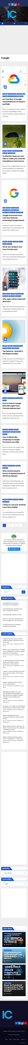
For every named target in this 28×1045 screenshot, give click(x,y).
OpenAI (21, 96)
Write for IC (23, 1042)
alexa (4, 293)
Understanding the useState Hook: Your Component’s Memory (13, 955)
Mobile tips (12, 212)
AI (6, 93)
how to (4, 400)
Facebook (15, 241)
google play (6, 501)
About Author (16, 1039)
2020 (4, 207)
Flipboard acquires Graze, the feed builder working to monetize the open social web (13, 640)
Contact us (23, 1039)
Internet (13, 431)
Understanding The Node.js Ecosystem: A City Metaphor (13, 940)
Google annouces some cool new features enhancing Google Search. (13, 217)
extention (11, 429)
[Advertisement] (14, 40)
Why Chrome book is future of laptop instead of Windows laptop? (13, 473)
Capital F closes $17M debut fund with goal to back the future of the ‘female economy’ (13, 673)
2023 (4, 93)
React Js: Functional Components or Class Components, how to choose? (13, 988)
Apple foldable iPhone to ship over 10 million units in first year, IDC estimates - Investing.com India (14, 728)
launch (9, 348)
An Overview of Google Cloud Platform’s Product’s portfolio (13, 101)
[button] (25, 23)
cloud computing (12, 93)
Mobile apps (5, 212)
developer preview (18, 345)
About (10, 1039)
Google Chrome (6, 431)
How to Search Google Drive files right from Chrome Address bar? (11, 405)
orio (13, 348)
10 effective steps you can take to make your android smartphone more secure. (13, 158)
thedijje (6, 107)
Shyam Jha (7, 164)
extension (5, 429)
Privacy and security (17, 150)
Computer (19, 93)
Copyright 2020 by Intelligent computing (12, 1031)
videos (17, 348)
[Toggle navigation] (14, 23)
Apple (8, 293)
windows (18, 465)
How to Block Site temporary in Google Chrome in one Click (11, 439)
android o (10, 345)
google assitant (14, 207)
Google (4, 96)
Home (6, 1039)
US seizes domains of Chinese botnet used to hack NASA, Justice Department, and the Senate (13, 662)
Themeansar (16, 1034)
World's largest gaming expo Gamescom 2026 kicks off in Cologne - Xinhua (14, 717)
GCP (24, 93)
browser (5, 241)
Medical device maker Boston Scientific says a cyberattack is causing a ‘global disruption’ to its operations (14, 651)
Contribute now (14, 549)
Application (15, 499)
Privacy (4, 243)
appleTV (9, 499)
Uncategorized (11, 153)
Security (5, 153)
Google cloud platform (13, 96)
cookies (10, 241)
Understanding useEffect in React (12, 614)
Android (4, 150)
